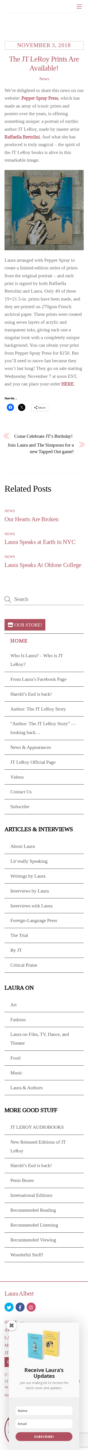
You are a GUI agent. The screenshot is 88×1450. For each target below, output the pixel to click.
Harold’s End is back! (31, 694)
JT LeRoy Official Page (33, 762)
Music (16, 1072)
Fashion (18, 1019)
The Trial (19, 935)
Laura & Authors (26, 1087)
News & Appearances (30, 747)
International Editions (31, 1195)
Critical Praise (23, 965)
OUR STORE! (27, 624)
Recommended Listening (34, 1224)
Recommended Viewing (33, 1239)
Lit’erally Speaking (29, 861)
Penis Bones (22, 1180)
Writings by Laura (27, 876)
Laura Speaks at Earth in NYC (40, 542)
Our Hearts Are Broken (32, 519)
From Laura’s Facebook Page (38, 679)
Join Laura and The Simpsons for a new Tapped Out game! (41, 448)
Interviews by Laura (29, 890)
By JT (16, 950)
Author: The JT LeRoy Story (38, 708)
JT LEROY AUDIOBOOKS (37, 1127)
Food (15, 1057)
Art (13, 1004)
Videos (17, 777)
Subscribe (19, 806)
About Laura (22, 846)
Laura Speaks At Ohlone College (43, 565)
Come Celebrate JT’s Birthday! (43, 436)
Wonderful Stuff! (26, 1254)
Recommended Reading (33, 1210)
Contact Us (21, 791)
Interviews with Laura (31, 905)
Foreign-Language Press (33, 920)
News (44, 78)
